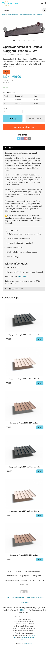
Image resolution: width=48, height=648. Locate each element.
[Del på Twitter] (18, 138)
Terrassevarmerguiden (11, 580)
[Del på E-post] (29, 138)
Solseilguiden (36, 576)
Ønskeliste (36, 118)
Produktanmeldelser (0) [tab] (14, 289)
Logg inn (41, 580)
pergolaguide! (23, 276)
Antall (5, 108)
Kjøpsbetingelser (18, 597)
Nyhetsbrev (25, 602)
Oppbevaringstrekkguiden (32, 571)
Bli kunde (18, 571)
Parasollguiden (12, 576)
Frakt (8, 597)
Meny (6, 10)
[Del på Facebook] (22, 138)
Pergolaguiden (24, 576)
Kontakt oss (24, 585)
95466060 (23, 610)
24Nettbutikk (28, 644)
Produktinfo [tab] (9, 148)
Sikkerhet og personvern (35, 597)
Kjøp (14, 118)
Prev (7, 28)
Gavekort (32, 580)
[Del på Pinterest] (25, 138)
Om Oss (24, 580)
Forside (4, 15)
